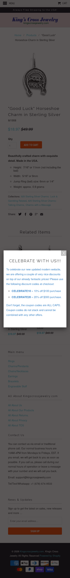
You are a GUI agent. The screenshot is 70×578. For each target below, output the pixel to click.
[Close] (63, 253)
